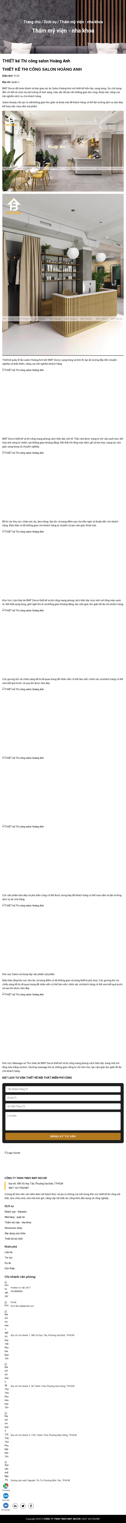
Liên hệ (8, 1252)
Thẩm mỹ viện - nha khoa (81, 22)
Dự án (8, 1263)
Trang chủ (32, 22)
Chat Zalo (6, 1500)
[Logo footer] (63, 1162)
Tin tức (9, 1257)
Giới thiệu (10, 1268)
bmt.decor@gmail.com (22, 1306)
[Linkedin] (15, 1506)
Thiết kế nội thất (14, 1238)
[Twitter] (23, 1506)
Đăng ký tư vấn (63, 1136)
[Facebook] (31, 1506)
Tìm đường (6, 1490)
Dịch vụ (50, 22)
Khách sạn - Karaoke (16, 1211)
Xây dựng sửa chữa (15, 1233)
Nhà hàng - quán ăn (15, 1217)
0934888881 (17, 1291)
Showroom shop (13, 1228)
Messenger (5, 1510)
